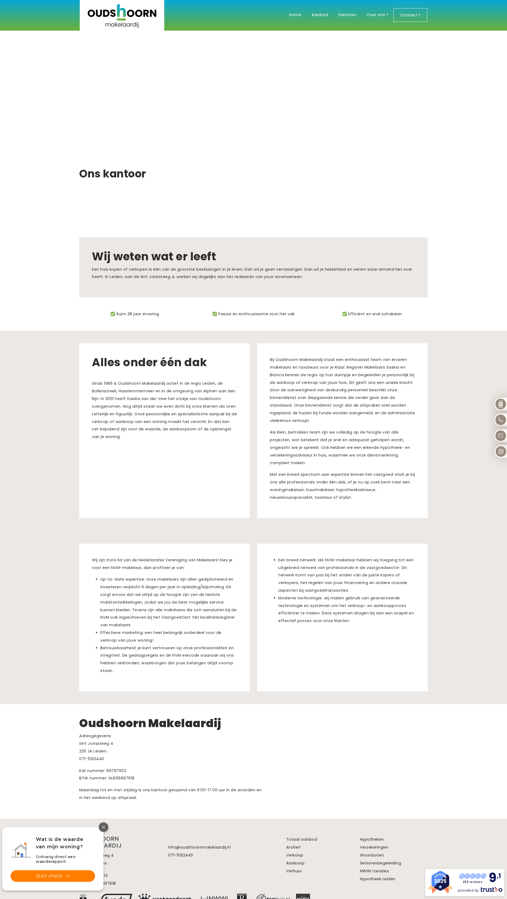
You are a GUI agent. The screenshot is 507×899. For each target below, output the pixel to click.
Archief (293, 847)
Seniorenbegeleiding (380, 863)
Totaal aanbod (301, 839)
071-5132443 (180, 855)
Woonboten (372, 855)
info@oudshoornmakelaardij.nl (199, 847)
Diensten (347, 14)
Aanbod (320, 14)
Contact (408, 15)
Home (295, 14)
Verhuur (294, 871)
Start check (49, 875)
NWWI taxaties (374, 871)
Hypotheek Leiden (378, 879)
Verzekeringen (374, 847)
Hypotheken (372, 839)
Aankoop (295, 863)
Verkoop (294, 855)
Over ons (376, 14)
